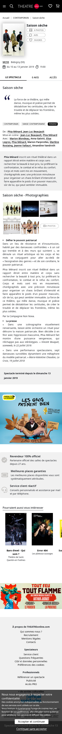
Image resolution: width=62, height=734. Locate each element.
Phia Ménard (50, 135)
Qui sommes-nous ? (31, 631)
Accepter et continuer (31, 721)
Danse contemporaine (33, 124)
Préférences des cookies (31, 664)
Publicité (31, 680)
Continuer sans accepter (31, 729)
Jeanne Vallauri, (23, 145)
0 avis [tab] (35, 77)
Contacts (31, 642)
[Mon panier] (57, 6)
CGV (17, 661)
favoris (38, 40)
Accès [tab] (53, 77)
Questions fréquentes (31, 657)
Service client (31, 654)
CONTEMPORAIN (11, 124)
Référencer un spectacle (31, 677)
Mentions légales (31, 638)
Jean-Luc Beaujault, (31, 135)
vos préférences (21, 711)
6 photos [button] (51, 226)
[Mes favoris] (50, 6)
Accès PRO (31, 684)
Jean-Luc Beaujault (33, 131)
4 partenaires (24, 708)
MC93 (6, 62)
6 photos (39, 30)
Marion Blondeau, (20, 138)
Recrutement (31, 635)
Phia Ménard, (15, 131)
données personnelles (35, 661)
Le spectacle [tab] (13, 77)
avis (36, 35)
